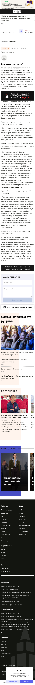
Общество (12, 41)
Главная (4, 41)
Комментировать (17, 300)
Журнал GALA (6, 546)
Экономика (4, 522)
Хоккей (21, 513)
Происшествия (6, 525)
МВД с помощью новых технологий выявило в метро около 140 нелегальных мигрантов (16, 18)
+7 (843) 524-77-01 (13, 613)
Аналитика (4, 541)
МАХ (2, 657)
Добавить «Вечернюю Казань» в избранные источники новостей (17, 268)
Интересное (23, 535)
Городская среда (6, 510)
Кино (2, 559)
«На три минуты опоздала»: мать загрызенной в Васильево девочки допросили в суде (14, 417)
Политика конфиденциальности (11, 605)
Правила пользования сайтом (11, 602)
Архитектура (5, 568)
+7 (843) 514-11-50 (13, 586)
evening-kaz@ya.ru (12, 589)
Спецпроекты (5, 571)
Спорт (21, 506)
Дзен (2, 650)
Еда (2, 565)
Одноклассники (6, 653)
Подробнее (13, 681)
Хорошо (26, 681)
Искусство (4, 562)
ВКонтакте (4, 641)
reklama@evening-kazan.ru (14, 616)
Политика (4, 519)
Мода (3, 549)
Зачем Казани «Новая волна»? (12, 369)
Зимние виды (23, 528)
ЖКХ (2, 516)
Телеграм (4, 647)
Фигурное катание (24, 525)
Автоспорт (22, 522)
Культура (4, 528)
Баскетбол (22, 519)
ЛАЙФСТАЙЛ (8, 448)
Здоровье (4, 556)
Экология (4, 538)
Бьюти (3, 552)
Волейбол (22, 516)
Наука (3, 532)
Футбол (21, 510)
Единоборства (23, 532)
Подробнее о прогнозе (7, 32)
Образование (5, 535)
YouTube (3, 644)
